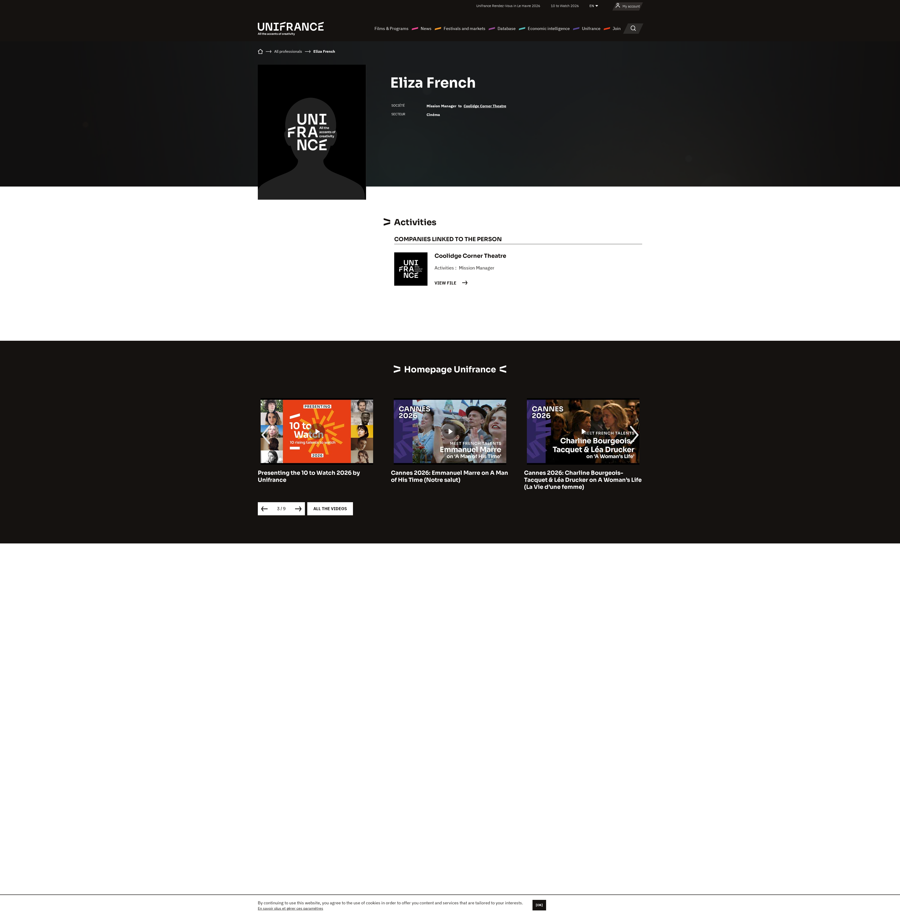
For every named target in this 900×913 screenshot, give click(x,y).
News (426, 28)
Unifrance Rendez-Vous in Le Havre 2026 (508, 6)
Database (507, 28)
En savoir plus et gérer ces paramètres (290, 908)
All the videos (330, 508)
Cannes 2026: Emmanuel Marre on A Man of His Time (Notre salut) (316, 476)
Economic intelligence (549, 28)
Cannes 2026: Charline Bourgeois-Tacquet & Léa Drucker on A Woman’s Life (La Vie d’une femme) (450, 479)
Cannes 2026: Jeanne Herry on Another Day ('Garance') (580, 476)
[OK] (539, 905)
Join (617, 28)
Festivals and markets (464, 28)
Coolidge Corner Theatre (485, 106)
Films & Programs (392, 28)
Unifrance (591, 28)
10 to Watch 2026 (565, 6)
